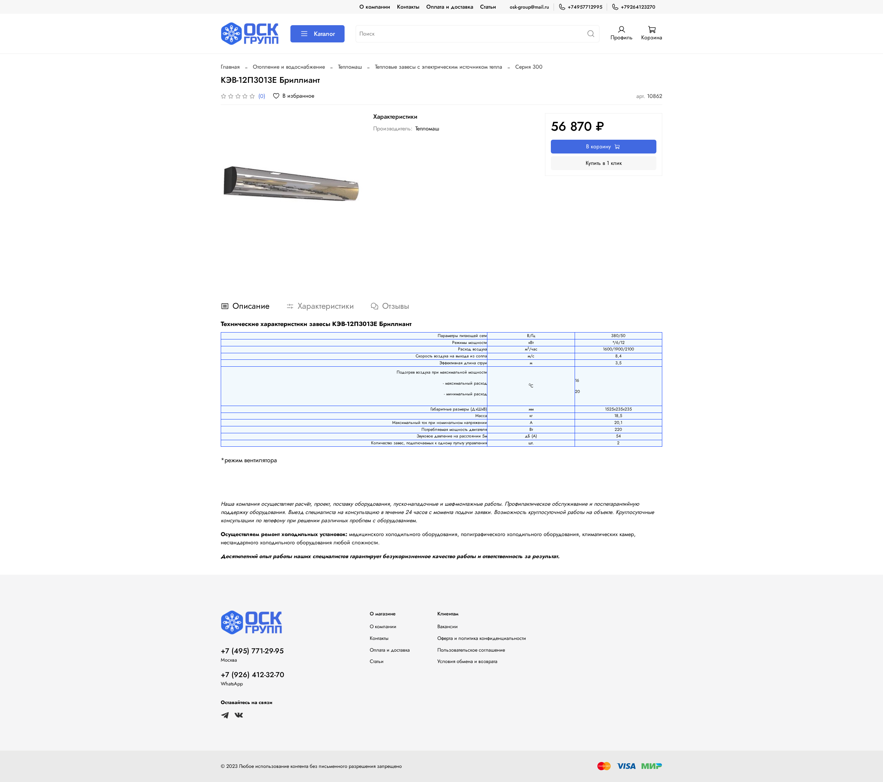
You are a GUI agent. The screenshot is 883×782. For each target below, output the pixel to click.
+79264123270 (638, 6)
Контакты (408, 7)
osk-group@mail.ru (529, 6)
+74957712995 (585, 6)
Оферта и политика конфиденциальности (481, 638)
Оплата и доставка (449, 7)
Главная (230, 67)
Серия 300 (529, 67)
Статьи (488, 7)
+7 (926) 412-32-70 (252, 675)
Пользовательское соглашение (471, 649)
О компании (374, 7)
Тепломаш (350, 67)
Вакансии (447, 626)
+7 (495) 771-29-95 (252, 651)
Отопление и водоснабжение (289, 67)
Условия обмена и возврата (467, 661)
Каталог (324, 33)
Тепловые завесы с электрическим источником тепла (438, 67)
